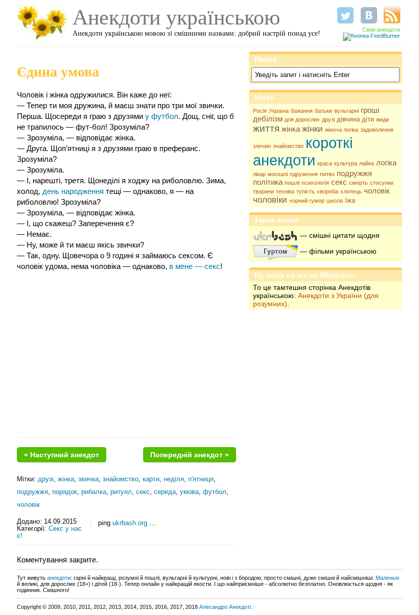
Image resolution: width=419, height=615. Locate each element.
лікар (259, 174)
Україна (279, 111)
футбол (214, 492)
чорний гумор (306, 201)
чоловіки (270, 200)
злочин (262, 146)
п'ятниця (201, 479)
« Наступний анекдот (61, 455)
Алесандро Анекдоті (225, 607)
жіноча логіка (341, 130)
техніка (285, 191)
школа (335, 201)
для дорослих (302, 119)
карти (151, 479)
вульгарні (346, 111)
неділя (174, 479)
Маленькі (387, 578)
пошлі (292, 183)
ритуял (121, 492)
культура (345, 163)
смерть (358, 183)
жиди (382, 119)
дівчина (348, 119)
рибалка (93, 492)
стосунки (381, 183)
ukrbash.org (129, 523)
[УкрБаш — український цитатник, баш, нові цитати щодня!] (275, 235)
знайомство (288, 146)
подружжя (354, 173)
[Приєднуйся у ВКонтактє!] (369, 15)
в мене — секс (194, 266)
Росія (260, 111)
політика (268, 182)
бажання (302, 111)
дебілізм (268, 119)
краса (324, 163)
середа (165, 492)
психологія (315, 183)
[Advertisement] (126, 358)
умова (189, 492)
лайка (366, 163)
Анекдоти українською (176, 17)
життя (266, 128)
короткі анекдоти (303, 151)
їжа (350, 200)
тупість (305, 191)
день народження (73, 191)
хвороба (327, 191)
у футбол (161, 116)
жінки (312, 129)
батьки (323, 111)
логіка (386, 163)
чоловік (377, 191)
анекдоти (59, 578)
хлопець (351, 191)
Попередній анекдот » (189, 455)
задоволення (376, 130)
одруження (304, 174)
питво (327, 174)
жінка (291, 129)
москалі (278, 174)
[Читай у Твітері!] (345, 15)
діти (368, 119)
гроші (370, 110)
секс (339, 182)
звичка (88, 479)
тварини (263, 191)
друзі (328, 119)
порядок (64, 492)
